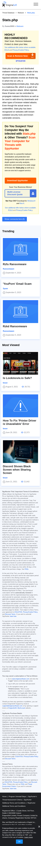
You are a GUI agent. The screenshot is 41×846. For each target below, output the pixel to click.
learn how (13, 616)
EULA (7, 50)
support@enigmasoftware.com (12, 706)
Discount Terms (10, 614)
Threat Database (8, 13)
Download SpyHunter (17, 180)
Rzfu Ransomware (14, 264)
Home (4, 796)
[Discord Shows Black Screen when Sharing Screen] (20, 451)
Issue (5, 383)
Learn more (28, 837)
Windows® (31, 201)
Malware (21, 13)
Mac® (22, 203)
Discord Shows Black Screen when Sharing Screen (17, 469)
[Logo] (9, 4)
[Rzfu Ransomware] (20, 249)
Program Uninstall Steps (18, 796)
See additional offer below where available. (20, 47)
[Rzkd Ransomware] (20, 311)
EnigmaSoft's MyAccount (16, 708)
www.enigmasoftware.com (20, 679)
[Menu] (36, 4)
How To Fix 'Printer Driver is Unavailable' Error (19, 422)
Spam (5, 289)
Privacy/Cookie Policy (21, 50)
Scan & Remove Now (17, 56)
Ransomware (8, 269)
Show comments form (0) (15, 219)
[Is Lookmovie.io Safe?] (20, 363)
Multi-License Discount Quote (15, 193)
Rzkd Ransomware (15, 326)
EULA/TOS (18, 612)
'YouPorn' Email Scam (17, 283)
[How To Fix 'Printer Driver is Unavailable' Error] (20, 405)
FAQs (26, 569)
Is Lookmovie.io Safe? (17, 378)
